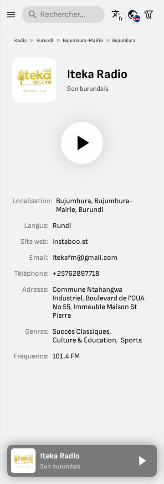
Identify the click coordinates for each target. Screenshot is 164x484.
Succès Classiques (80, 331)
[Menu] (11, 15)
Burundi (44, 40)
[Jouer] (82, 143)
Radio (20, 40)
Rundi (61, 225)
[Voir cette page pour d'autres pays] (133, 15)
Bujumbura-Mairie (83, 40)
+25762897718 (75, 273)
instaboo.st (70, 241)
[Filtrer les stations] (148, 15)
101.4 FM (66, 356)
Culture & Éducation (84, 340)
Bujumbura (124, 40)
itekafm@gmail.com (85, 257)
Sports (131, 340)
